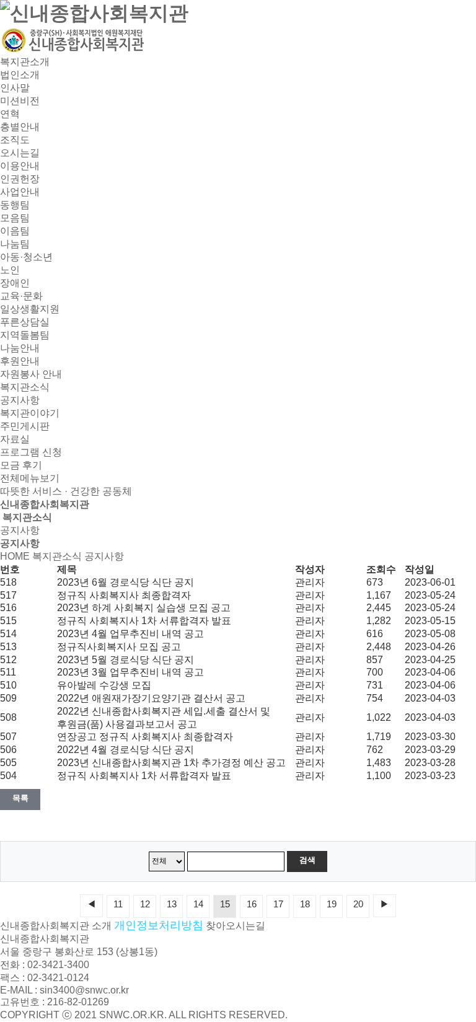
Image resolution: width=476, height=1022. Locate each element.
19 (332, 904)
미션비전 (20, 100)
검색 (307, 860)
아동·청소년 (26, 257)
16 (252, 904)
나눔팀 (15, 244)
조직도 (15, 139)
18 (305, 904)
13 (172, 904)
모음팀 (15, 218)
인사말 (15, 87)
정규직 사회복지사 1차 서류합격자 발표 (144, 620)
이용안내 (20, 166)
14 (198, 904)
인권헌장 (20, 179)
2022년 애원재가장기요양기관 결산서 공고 (151, 698)
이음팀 (15, 231)
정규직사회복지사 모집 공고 (119, 646)
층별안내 (20, 126)
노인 (10, 270)
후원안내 (20, 361)
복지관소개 (25, 61)
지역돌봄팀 (25, 335)
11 (118, 904)
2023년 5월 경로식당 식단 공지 (125, 659)
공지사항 (20, 400)
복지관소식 (25, 387)
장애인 (15, 283)
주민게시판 (25, 426)
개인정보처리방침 (158, 925)
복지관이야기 (30, 413)
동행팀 (15, 205)
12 (145, 904)
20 (358, 904)
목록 (20, 798)
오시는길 (20, 153)
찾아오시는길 (235, 925)
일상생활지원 (30, 309)
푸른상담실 (25, 322)
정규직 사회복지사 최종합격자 (124, 595)
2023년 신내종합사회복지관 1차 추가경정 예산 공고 (171, 762)
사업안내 (20, 192)
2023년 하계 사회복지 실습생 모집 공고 (144, 607)
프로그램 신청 (31, 452)
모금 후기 (21, 465)
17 (278, 904)
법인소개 (20, 74)
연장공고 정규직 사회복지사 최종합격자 (145, 736)
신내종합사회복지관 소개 (56, 925)
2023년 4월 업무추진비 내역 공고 (130, 633)
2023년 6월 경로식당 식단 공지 (125, 582)
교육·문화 (21, 296)
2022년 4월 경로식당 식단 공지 (125, 749)
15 (225, 904)
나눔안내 (20, 348)
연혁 (10, 113)
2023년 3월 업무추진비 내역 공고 (130, 672)
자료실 (15, 439)
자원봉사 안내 (31, 374)
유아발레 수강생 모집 (104, 685)
